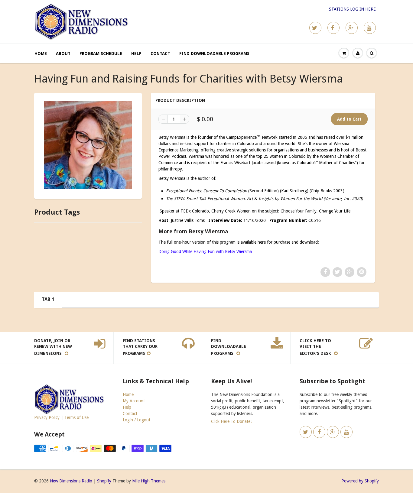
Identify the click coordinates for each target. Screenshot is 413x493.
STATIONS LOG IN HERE (352, 9)
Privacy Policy (47, 417)
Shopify (104, 480)
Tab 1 (48, 299)
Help (136, 53)
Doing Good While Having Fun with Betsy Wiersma (205, 251)
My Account (134, 400)
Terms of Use (76, 417)
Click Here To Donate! (231, 421)
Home (40, 53)
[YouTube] (370, 28)
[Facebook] (333, 28)
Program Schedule (101, 53)
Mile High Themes (148, 480)
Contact (160, 53)
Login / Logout (136, 419)
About (63, 53)
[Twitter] (315, 28)
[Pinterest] (352, 28)
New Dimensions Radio (71, 480)
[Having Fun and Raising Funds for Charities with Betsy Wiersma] (88, 145)
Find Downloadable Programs (214, 53)
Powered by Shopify (360, 480)
